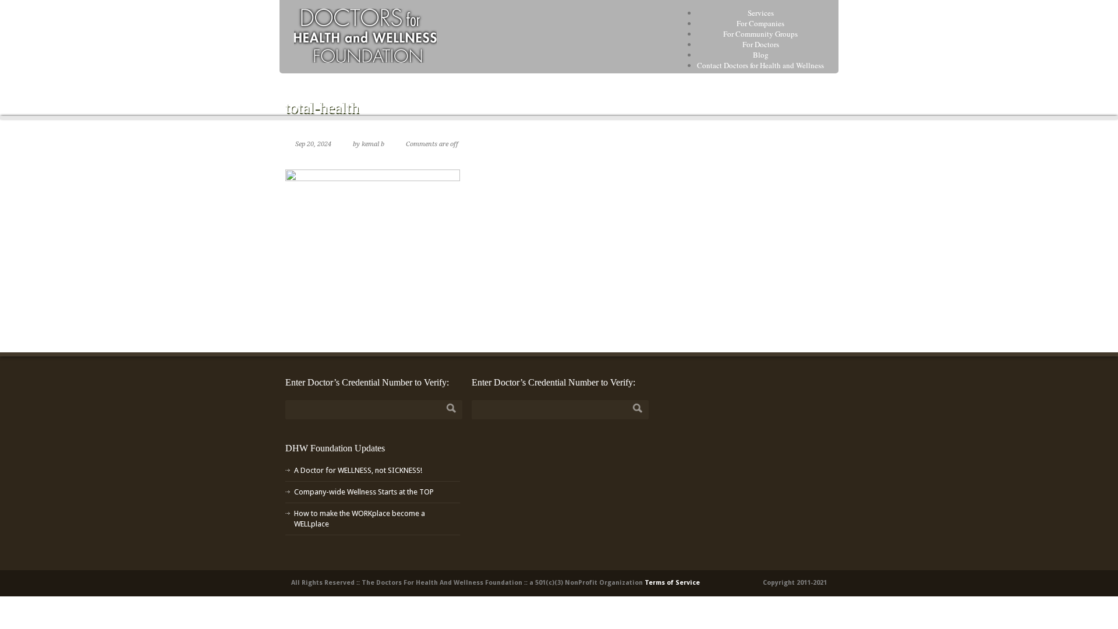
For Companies (760, 23)
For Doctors (760, 44)
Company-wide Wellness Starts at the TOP (364, 491)
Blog (761, 55)
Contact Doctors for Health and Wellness (760, 65)
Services (761, 13)
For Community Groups (760, 34)
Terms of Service (672, 582)
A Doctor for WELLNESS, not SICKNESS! (358, 470)
